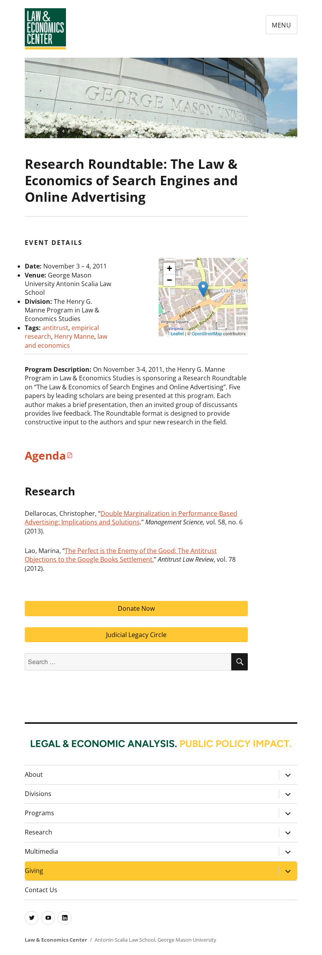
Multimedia (41, 851)
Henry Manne (74, 336)
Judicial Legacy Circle (136, 634)
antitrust (55, 327)
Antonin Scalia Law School (125, 939)
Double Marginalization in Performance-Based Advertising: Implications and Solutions (131, 517)
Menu (281, 25)
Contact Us (41, 890)
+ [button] (169, 268)
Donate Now (136, 608)
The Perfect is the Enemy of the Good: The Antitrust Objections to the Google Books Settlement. (121, 555)
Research (38, 832)
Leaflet (177, 333)
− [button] (169, 280)
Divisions (38, 793)
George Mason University (186, 939)
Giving (34, 870)
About (34, 774)
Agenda (45, 455)
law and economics (66, 340)
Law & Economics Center (56, 939)
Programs (39, 813)
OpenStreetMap (207, 333)
